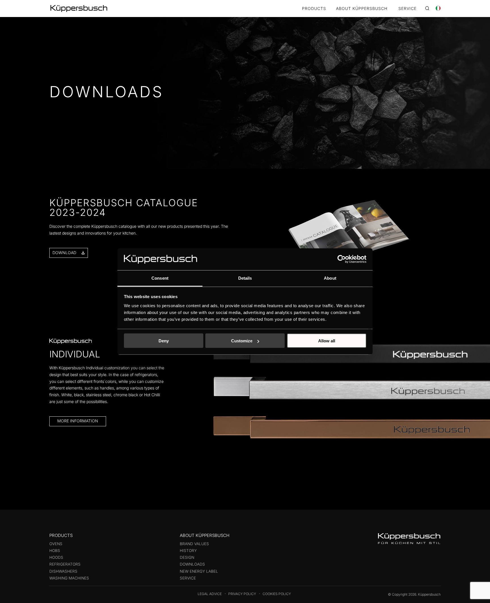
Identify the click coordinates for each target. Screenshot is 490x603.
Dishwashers (63, 571)
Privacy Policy (242, 594)
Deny (164, 340)
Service (188, 578)
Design (187, 557)
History (188, 550)
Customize (241, 340)
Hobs (54, 550)
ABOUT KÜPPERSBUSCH (361, 9)
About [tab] (330, 277)
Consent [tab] (159, 277)
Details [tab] (245, 277)
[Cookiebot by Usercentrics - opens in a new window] (341, 259)
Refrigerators (65, 564)
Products (314, 9)
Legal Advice (210, 594)
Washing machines (69, 578)
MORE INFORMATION (77, 420)
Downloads (192, 564)
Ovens (55, 543)
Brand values (194, 543)
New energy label (199, 571)
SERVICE (407, 9)
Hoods (56, 557)
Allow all (326, 340)
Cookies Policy (277, 594)
